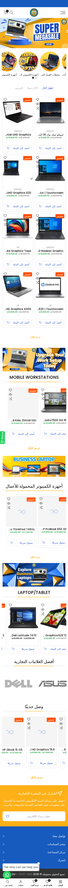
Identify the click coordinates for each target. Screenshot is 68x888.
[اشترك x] (7, 816)
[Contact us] (7, 875)
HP (18, 247)
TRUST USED (25, 874)
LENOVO (50, 131)
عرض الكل (35, 337)
